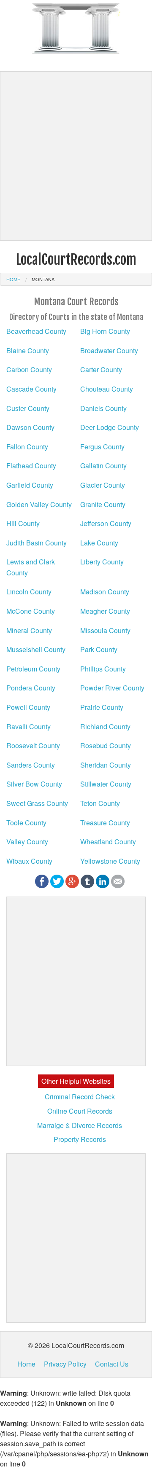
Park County (98, 649)
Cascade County (31, 389)
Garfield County (29, 485)
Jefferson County (105, 523)
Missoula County (105, 630)
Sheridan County (105, 765)
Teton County (100, 803)
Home (13, 279)
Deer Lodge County (109, 427)
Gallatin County (103, 465)
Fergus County (102, 446)
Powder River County (112, 688)
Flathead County (31, 465)
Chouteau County (106, 389)
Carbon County (29, 369)
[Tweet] (57, 881)
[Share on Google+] (72, 881)
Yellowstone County (110, 861)
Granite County (102, 504)
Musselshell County (35, 649)
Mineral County (29, 630)
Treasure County (105, 822)
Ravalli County (28, 726)
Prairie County (101, 707)
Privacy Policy (65, 1364)
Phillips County (103, 669)
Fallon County (27, 446)
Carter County (101, 369)
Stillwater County (105, 784)
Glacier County (102, 485)
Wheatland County (108, 841)
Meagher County (105, 611)
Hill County (23, 523)
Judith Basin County (36, 543)
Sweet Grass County (37, 803)
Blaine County (27, 350)
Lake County (99, 543)
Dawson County (30, 427)
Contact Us (111, 1364)
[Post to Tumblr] (87, 881)
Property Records (80, 1139)
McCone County (30, 611)
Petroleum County (33, 669)
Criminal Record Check (80, 1096)
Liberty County (102, 562)
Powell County (28, 707)
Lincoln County (29, 591)
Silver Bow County (34, 784)
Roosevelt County (33, 745)
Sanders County (30, 765)
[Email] (118, 881)
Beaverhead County (36, 331)
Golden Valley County (39, 504)
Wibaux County (29, 861)
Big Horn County (105, 331)
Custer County (27, 408)
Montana (43, 279)
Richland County (105, 726)
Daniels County (103, 408)
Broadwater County (109, 350)
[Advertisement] (76, 156)
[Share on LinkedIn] (102, 881)
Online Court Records (79, 1111)
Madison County (104, 591)
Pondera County (30, 688)
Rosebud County (105, 745)
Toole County (26, 822)
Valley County (27, 841)
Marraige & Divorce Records (79, 1125)
